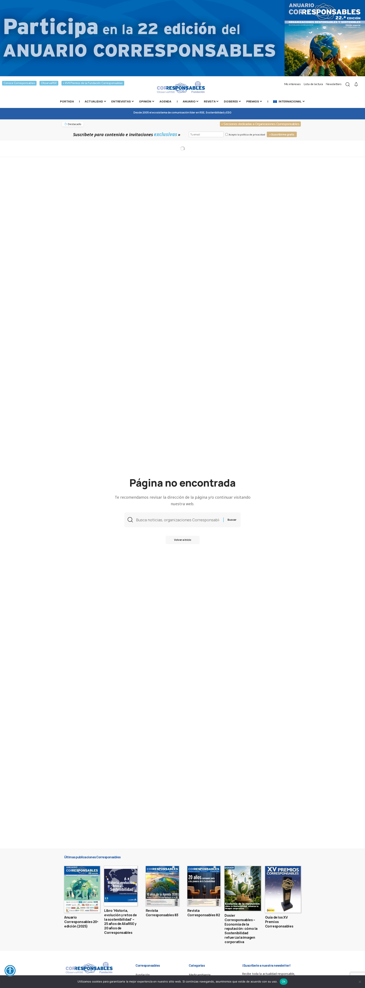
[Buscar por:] (178, 519)
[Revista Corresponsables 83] (162, 886)
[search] (348, 84)
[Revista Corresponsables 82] (204, 886)
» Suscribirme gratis (281, 134)
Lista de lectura (313, 84)
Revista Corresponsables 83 (162, 912)
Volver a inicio (182, 540)
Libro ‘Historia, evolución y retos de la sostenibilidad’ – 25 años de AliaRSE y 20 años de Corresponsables (120, 921)
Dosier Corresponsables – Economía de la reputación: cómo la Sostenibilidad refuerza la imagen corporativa (241, 928)
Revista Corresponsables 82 (203, 912)
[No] (360, 982)
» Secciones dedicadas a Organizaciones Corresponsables (260, 124)
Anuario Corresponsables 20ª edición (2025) (81, 922)
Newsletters (334, 84)
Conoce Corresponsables (19, 83)
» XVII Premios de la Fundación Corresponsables (93, 83)
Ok (284, 981)
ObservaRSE (49, 83)
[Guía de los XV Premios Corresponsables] (283, 889)
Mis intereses (292, 84)
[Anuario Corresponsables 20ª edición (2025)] (82, 889)
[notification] (356, 84)
